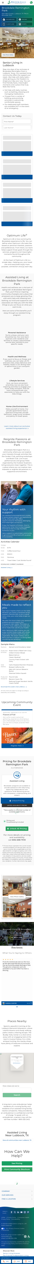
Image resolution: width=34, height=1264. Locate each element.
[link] (17, 981)
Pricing (24, 19)
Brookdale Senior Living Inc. (15, 1223)
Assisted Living (6, 567)
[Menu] (3, 3)
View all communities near (17, 1140)
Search (17, 1095)
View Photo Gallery (8, 55)
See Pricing (17, 1163)
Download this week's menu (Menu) (13, 687)
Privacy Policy (11, 1217)
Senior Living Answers (11, 1253)
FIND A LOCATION (9, 1199)
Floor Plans (10, 24)
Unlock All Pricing (18, 829)
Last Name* (9, 128)
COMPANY (6, 1191)
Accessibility (16, 1219)
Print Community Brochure (17, 1169)
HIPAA (3, 1217)
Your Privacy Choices (12, 1228)
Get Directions (16, 1070)
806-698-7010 (7, 15)
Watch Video (18, 937)
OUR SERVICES (7, 1195)
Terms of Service (23, 1243)
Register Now (16, 746)
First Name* (9, 122)
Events (24, 24)
